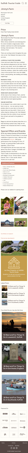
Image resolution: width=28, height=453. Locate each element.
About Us (25, 443)
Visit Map (7, 23)
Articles (13, 443)
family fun (12, 139)
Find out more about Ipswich (7, 238)
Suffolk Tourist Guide (16, 451)
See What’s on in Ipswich (7, 233)
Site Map (17, 445)
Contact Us (10, 445)
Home (3, 443)
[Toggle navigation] (25, 3)
